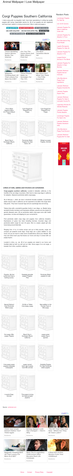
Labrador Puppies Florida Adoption (62, 111)
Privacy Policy (39, 472)
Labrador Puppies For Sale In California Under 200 (63, 29)
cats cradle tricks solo (41, 28)
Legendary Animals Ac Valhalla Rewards (64, 106)
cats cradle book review (26, 28)
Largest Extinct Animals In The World (63, 58)
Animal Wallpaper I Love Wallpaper (23, 1)
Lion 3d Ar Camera (62, 24)
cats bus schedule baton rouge (35, 34)
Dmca (22, 472)
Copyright (49, 472)
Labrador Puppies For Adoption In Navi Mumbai (63, 65)
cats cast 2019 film (12, 28)
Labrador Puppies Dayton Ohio (62, 92)
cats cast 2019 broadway (17, 34)
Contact (29, 472)
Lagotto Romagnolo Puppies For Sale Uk (63, 47)
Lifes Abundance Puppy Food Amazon (63, 130)
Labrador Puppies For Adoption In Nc (63, 53)
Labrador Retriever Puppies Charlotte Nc (63, 87)
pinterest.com (12, 407)
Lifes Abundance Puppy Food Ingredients (62, 80)
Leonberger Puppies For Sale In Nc (63, 117)
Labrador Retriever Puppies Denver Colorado (62, 72)
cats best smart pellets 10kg (29, 31)
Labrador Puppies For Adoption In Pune (63, 36)
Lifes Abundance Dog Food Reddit (63, 41)
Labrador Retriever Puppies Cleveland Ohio (62, 123)
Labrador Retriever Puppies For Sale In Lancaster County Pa (63, 99)
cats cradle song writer (12, 31)
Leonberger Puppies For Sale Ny (63, 19)
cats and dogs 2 (44, 31)
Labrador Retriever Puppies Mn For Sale (63, 136)
